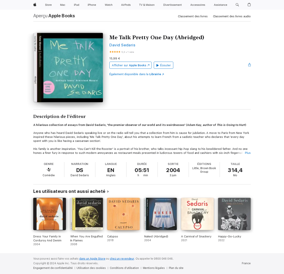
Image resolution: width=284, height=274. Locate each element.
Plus (248, 153)
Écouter (165, 65)
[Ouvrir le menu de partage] (249, 65)
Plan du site (176, 268)
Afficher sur (129, 65)
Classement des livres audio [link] (232, 16)
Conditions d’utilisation (124, 268)
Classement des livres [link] (192, 16)
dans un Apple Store (92, 258)
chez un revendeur (122, 258)
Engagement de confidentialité (53, 268)
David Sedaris (122, 45)
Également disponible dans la (135, 74)
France (246, 263)
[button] (237, 5)
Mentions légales (154, 268)
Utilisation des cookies (91, 268)
